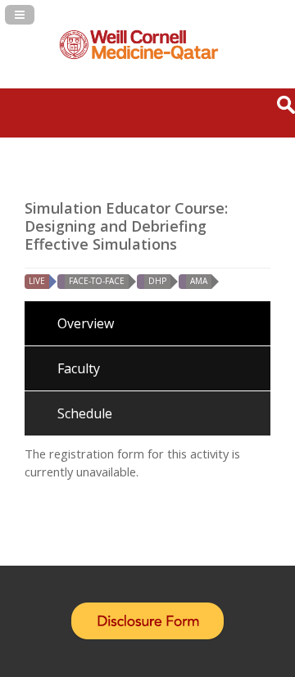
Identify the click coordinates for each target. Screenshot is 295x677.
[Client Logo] (139, 57)
